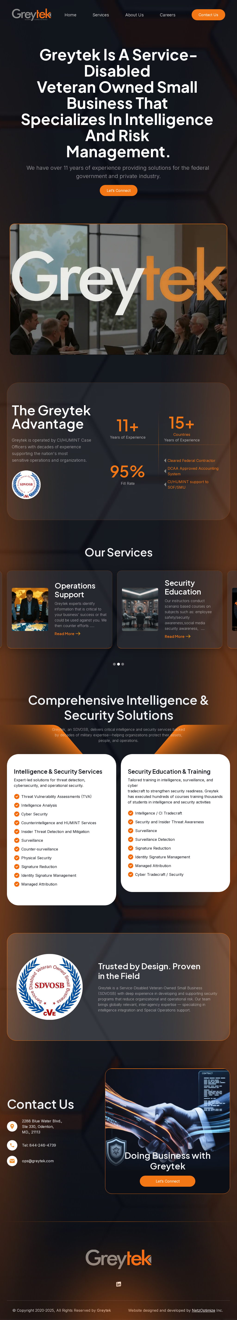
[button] (13, 661)
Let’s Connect (168, 1181)
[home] (32, 15)
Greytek (104, 1310)
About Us (134, 14)
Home (70, 14)
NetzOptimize (203, 1310)
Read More (65, 634)
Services (101, 14)
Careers (167, 14)
